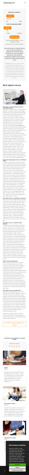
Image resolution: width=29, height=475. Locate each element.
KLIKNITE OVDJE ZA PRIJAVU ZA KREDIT (14, 324)
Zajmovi (6, 369)
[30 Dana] (7, 30)
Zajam (6, 367)
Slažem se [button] (17, 464)
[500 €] (10, 19)
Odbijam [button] (17, 467)
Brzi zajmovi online (9, 403)
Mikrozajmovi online (10, 437)
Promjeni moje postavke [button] (17, 470)
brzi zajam (14, 141)
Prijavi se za (14, 37)
